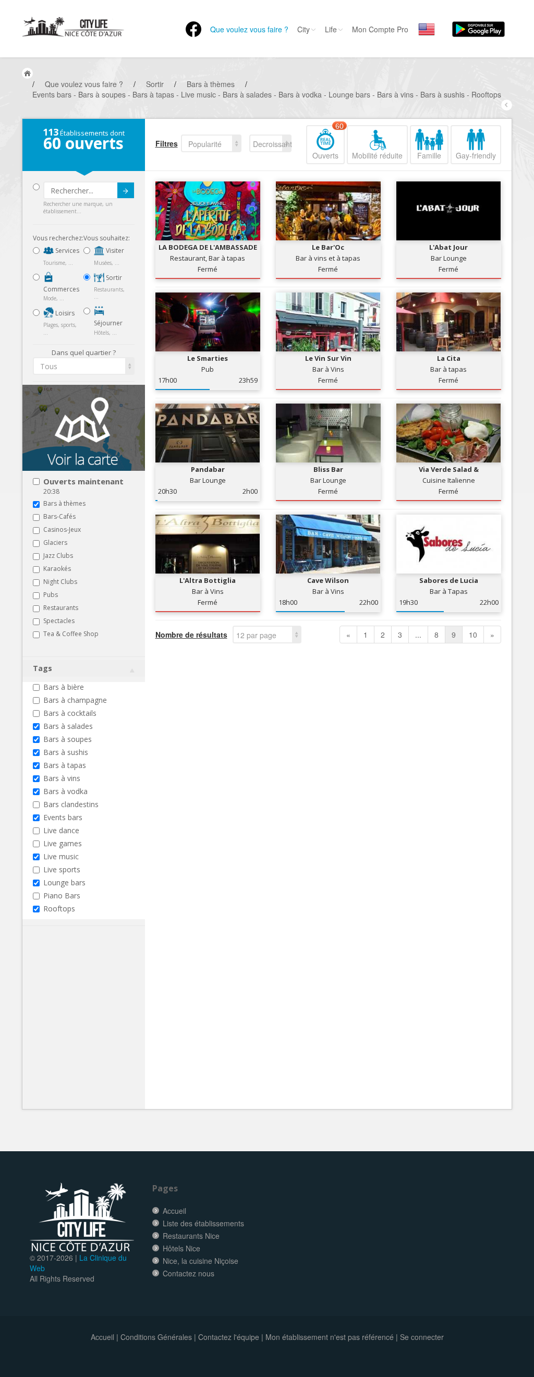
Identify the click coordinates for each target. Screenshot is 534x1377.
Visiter (114, 250)
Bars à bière (63, 687)
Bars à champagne (75, 700)
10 (473, 634)
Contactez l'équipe (228, 1337)
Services (66, 250)
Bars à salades (68, 726)
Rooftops (59, 908)
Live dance (61, 830)
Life (331, 29)
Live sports (61, 869)
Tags (42, 668)
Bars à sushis (65, 752)
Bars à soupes (67, 739)
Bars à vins (61, 778)
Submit (125, 190)
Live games (62, 843)
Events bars (62, 817)
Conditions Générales (156, 1337)
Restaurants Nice (191, 1235)
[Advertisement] (95, 1033)
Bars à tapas (64, 765)
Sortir (113, 277)
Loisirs (64, 313)
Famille (429, 155)
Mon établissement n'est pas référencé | (331, 1337)
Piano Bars (61, 895)
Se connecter (422, 1337)
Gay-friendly (476, 155)
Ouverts (328, 143)
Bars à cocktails (69, 713)
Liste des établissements (203, 1223)
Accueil (174, 1210)
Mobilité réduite (377, 155)
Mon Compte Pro (380, 29)
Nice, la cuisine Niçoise (200, 1261)
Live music (61, 856)
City (303, 29)
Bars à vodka (65, 791)
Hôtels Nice (181, 1248)
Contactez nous (188, 1273)
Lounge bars (64, 882)
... (418, 634)
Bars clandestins (71, 804)
